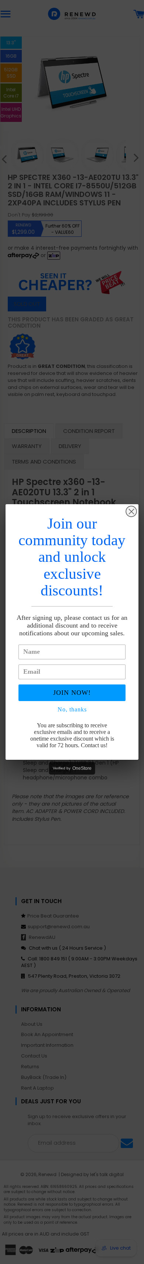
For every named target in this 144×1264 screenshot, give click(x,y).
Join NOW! (72, 692)
